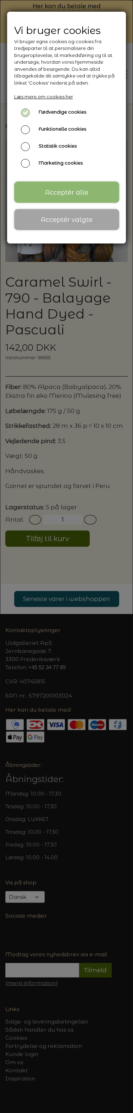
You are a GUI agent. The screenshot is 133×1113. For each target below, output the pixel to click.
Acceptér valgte (67, 220)
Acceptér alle (66, 192)
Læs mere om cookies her (43, 96)
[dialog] (66, 556)
